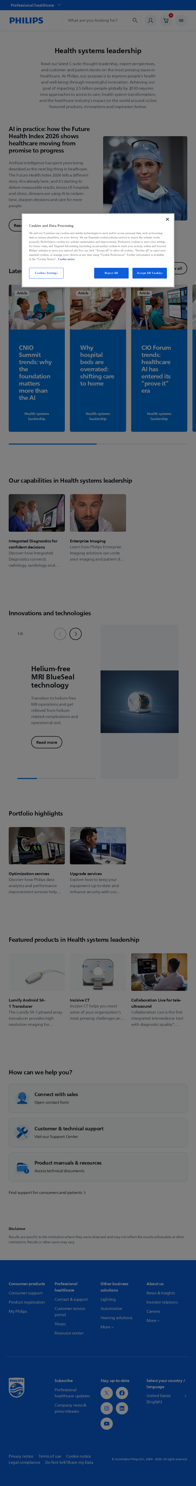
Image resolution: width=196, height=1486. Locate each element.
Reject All (111, 273)
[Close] (167, 219)
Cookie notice (66, 259)
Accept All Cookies (149, 273)
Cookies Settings (46, 273)
